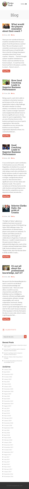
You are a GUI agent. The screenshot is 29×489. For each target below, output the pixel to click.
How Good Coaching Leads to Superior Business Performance (12, 85)
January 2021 (7, 386)
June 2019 (7, 411)
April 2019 (7, 413)
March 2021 (7, 384)
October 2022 (8, 377)
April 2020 (7, 398)
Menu (23, 4)
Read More (6, 71)
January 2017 (7, 471)
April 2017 (7, 464)
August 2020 (7, 394)
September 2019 (8, 403)
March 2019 (7, 415)
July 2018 (6, 430)
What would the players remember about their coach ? (13, 27)
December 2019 (8, 401)
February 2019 (8, 418)
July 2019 (6, 408)
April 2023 (7, 372)
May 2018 (7, 432)
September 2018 (8, 428)
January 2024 (7, 369)
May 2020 (7, 396)
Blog (14, 35)
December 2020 (8, 389)
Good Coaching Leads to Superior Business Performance (11, 150)
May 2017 (7, 462)
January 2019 (7, 420)
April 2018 (7, 435)
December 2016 (8, 474)
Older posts (10, 330)
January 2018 (7, 442)
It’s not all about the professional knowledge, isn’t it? (13, 269)
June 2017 (7, 459)
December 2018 (8, 423)
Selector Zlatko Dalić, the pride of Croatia (19, 209)
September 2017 (8, 452)
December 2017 (8, 445)
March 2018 (7, 437)
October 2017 (8, 449)
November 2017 (8, 447)
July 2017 (6, 457)
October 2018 (8, 425)
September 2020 (8, 391)
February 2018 (8, 440)
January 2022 (7, 379)
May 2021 (7, 381)
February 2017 (8, 469)
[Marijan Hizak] (8, 6)
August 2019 (7, 406)
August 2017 (7, 454)
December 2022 (8, 374)
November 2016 (8, 476)
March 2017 (7, 466)
